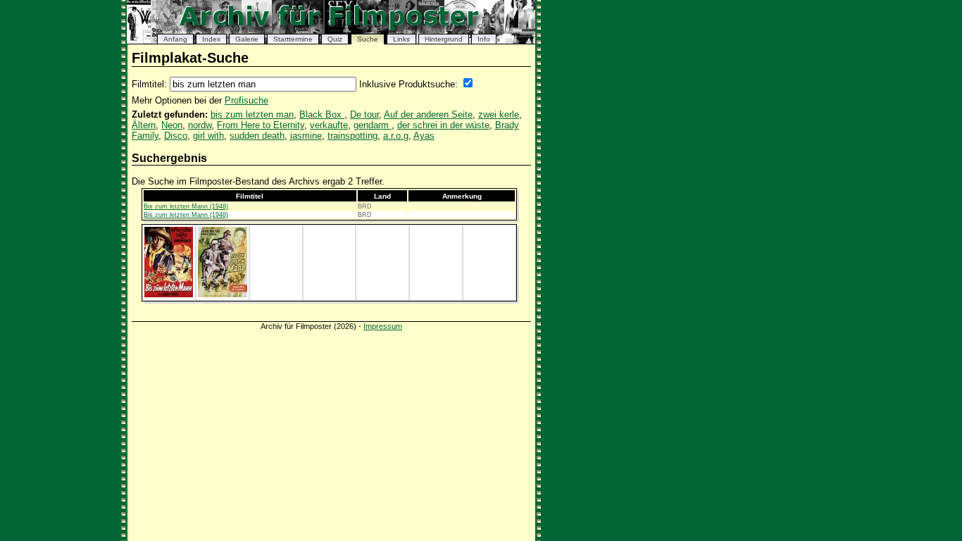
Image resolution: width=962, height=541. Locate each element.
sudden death (257, 135)
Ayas (424, 135)
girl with (208, 135)
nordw (199, 125)
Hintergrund (444, 39)
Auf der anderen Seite (428, 114)
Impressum (382, 326)
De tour (364, 114)
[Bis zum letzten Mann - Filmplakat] (168, 294)
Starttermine (293, 39)
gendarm (373, 125)
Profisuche (246, 100)
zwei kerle (498, 114)
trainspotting (352, 135)
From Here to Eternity (260, 125)
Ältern (144, 125)
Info (483, 39)
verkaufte (329, 125)
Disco (175, 135)
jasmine (306, 135)
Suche (367, 39)
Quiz (334, 39)
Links (401, 39)
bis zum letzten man (252, 114)
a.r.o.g (395, 135)
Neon (171, 125)
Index (211, 39)
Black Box (321, 114)
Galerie (246, 39)
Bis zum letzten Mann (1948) (186, 206)
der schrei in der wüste (443, 125)
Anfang (175, 39)
